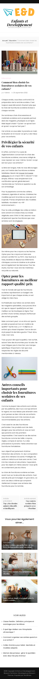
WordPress (27, 675)
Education (6, 78)
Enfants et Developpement (19, 23)
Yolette (7, 93)
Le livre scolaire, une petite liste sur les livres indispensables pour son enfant (18, 546)
